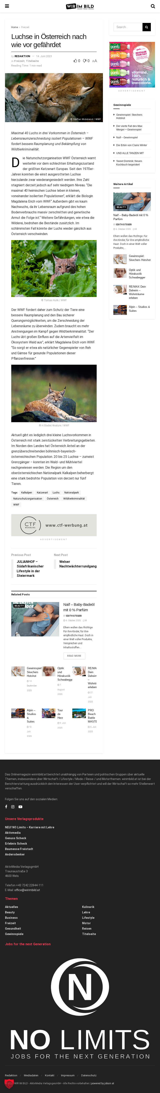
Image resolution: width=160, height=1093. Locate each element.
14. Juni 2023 (44, 56)
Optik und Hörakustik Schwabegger (137, 273)
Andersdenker (15, 854)
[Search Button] (153, 6)
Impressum (68, 1075)
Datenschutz (88, 1075)
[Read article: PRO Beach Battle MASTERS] (79, 713)
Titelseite (32, 61)
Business (11, 917)
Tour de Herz (60, 714)
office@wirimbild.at (27, 890)
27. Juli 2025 (90, 697)
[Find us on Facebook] (6, 807)
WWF (16, 504)
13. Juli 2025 (29, 731)
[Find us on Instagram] (12, 807)
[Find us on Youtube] (20, 807)
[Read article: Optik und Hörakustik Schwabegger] (48, 671)
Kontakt (49, 1075)
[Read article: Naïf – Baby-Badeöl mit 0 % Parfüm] (35, 619)
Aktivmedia (13, 832)
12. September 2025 (32, 686)
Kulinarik (88, 907)
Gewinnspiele (14, 934)
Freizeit (25, 27)
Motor (86, 923)
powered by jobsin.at (102, 1083)
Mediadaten (31, 1075)
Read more (76, 655)
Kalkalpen (26, 492)
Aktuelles (11, 907)
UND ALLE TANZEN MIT (130, 153)
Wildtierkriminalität (74, 498)
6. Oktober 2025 (73, 620)
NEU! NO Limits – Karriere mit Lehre (29, 827)
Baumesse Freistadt (19, 849)
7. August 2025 (61, 689)
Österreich (53, 498)
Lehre (86, 912)
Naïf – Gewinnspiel (127, 137)
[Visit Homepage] (80, 6)
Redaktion (22, 56)
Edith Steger (74, 616)
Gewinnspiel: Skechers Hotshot (34, 672)
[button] (9, 1084)
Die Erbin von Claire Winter (131, 145)
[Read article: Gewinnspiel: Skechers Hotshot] (18, 671)
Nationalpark (71, 492)
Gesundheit (13, 928)
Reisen (86, 928)
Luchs (56, 492)
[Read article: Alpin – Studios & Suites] (18, 713)
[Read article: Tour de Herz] (48, 713)
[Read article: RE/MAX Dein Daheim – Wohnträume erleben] (79, 671)
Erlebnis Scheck (16, 843)
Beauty (19, 606)
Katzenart (42, 492)
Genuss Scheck (15, 838)
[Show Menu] (7, 6)
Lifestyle (88, 917)
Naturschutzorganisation (27, 498)
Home (14, 27)
